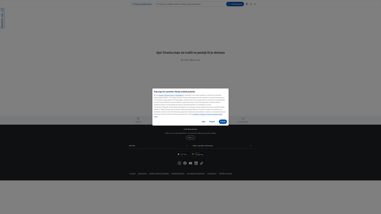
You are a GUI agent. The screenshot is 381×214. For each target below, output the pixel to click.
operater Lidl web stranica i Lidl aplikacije (171, 95)
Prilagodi (212, 122)
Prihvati (222, 122)
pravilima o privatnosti (199, 114)
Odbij (203, 122)
